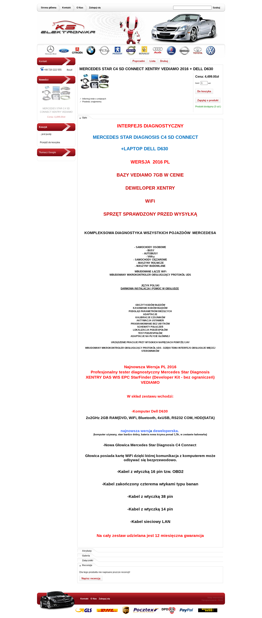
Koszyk (43, 127)
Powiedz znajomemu (91, 101)
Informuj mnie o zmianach (94, 99)
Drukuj (164, 61)
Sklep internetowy (215, 598)
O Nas (80, 7)
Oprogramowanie (209, 600)
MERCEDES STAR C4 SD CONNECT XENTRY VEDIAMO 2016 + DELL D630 (56, 112)
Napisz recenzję (91, 578)
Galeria (86, 555)
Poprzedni (139, 61)
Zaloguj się (95, 7)
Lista (152, 61)
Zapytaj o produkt (207, 100)
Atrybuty (87, 551)
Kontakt (66, 7)
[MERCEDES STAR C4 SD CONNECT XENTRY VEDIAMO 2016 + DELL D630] (94, 89)
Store (220, 600)
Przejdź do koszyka (50, 142)
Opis (84, 117)
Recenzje (87, 565)
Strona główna (48, 7)
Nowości (43, 79)
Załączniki (87, 560)
